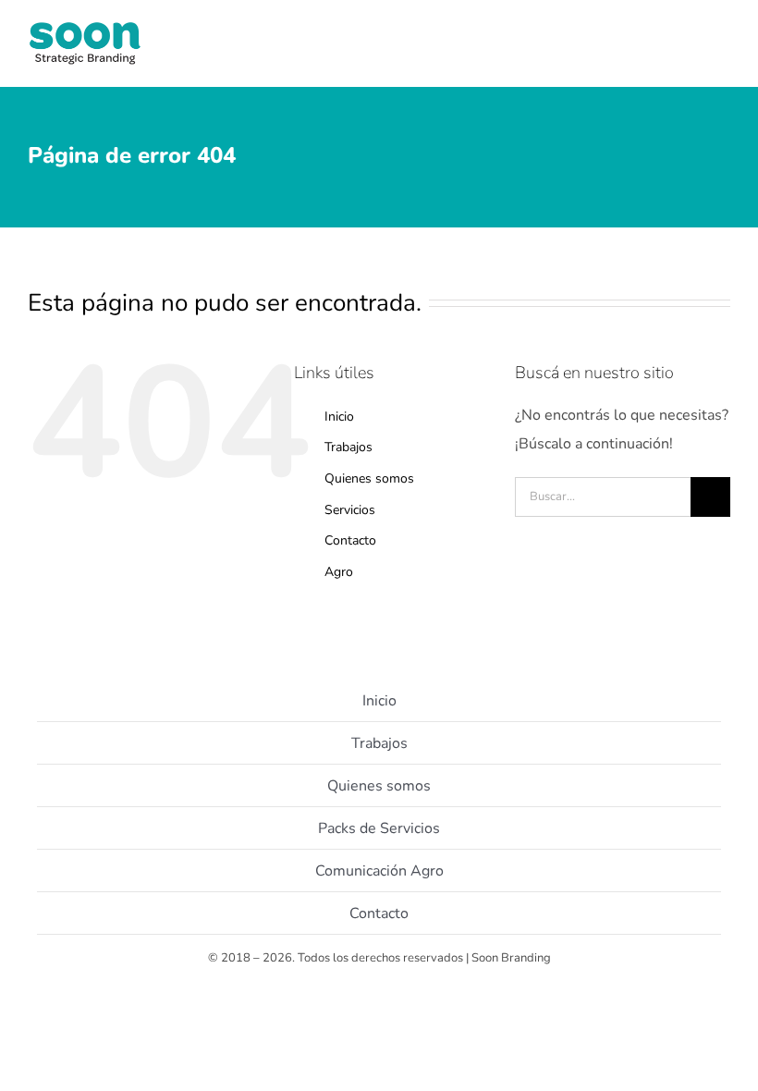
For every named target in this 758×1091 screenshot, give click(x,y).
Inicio (339, 416)
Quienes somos (369, 478)
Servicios (349, 510)
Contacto (350, 540)
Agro (338, 572)
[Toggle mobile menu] (722, 56)
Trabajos (348, 447)
